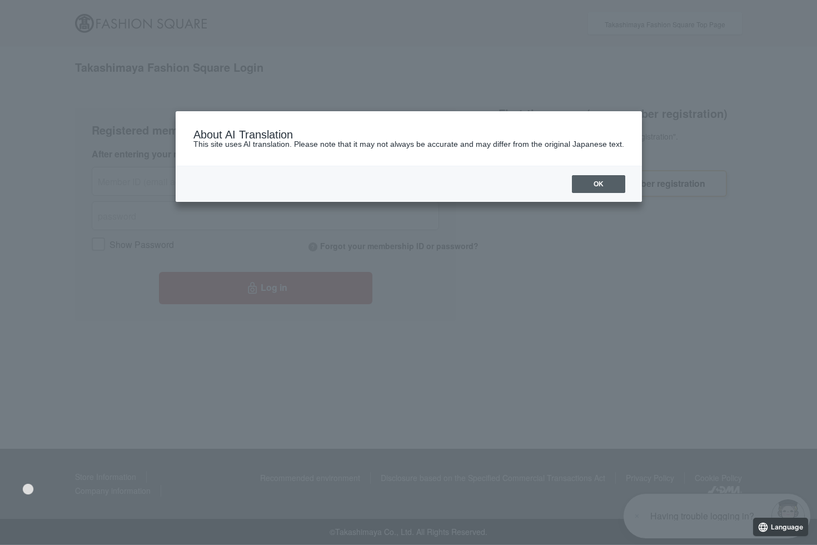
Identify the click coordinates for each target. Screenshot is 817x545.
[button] (28, 489)
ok (599, 184)
